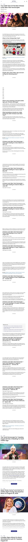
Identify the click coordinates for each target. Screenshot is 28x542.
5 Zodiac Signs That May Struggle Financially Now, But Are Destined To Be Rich (13, 328)
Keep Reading (14, 483)
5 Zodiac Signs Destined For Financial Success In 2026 (12, 331)
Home (1, 435)
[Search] (24, 1)
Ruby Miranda (2, 495)
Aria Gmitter (2, 442)
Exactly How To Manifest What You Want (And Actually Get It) (13, 329)
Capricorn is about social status (14, 475)
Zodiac (4, 4)
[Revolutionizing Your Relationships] (14, 1)
